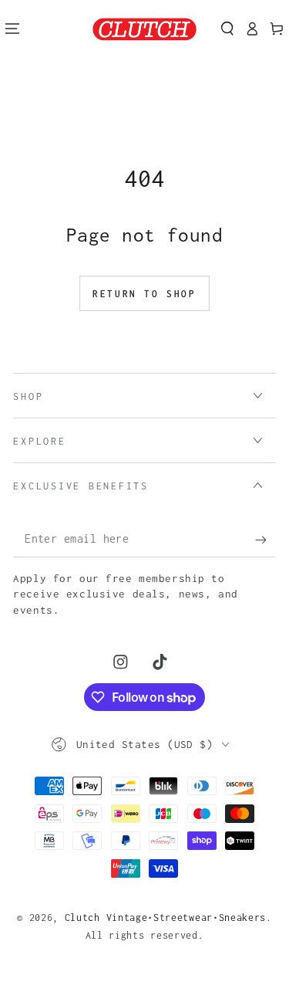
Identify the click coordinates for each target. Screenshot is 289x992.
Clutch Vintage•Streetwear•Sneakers (165, 917)
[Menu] (12, 28)
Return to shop (144, 294)
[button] (227, 28)
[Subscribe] (265, 540)
